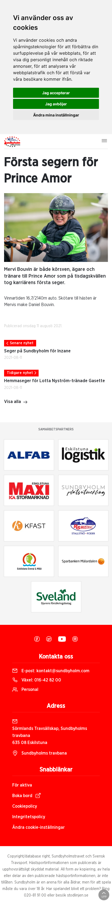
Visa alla (12, 401)
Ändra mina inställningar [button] (56, 115)
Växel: (40, 680)
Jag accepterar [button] (56, 92)
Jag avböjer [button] (56, 104)
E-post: (54, 671)
